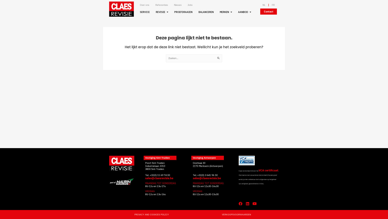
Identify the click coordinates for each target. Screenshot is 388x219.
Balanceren (206, 12)
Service (145, 12)
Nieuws (178, 4)
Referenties (161, 4)
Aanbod (243, 12)
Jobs (190, 4)
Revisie (160, 12)
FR (273, 4)
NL (264, 4)
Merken (224, 12)
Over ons (144, 4)
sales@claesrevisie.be (159, 178)
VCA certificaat (268, 170)
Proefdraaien (183, 12)
